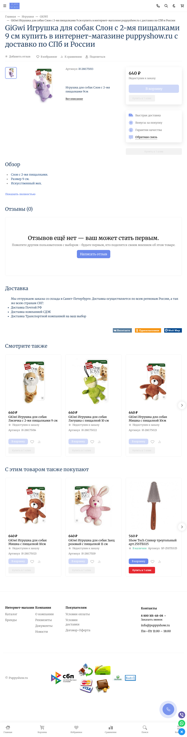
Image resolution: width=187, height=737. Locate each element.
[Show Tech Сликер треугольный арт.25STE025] (154, 506)
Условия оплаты (78, 614)
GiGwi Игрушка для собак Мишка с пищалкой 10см (148, 418)
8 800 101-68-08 (152, 615)
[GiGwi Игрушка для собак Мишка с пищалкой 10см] (154, 382)
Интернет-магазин (19, 607)
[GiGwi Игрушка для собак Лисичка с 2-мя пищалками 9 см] (33, 382)
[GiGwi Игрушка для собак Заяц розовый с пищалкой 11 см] (93, 506)
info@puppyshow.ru (155, 625)
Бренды (11, 620)
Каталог (11, 614)
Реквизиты (43, 620)
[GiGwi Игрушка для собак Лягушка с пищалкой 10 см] (93, 382)
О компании (44, 614)
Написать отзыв (93, 254)
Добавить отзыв (19, 56)
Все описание (74, 98)
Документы (44, 626)
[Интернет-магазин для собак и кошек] (14, 5)
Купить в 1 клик (141, 98)
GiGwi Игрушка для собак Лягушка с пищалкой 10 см (88, 418)
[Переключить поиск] (166, 6)
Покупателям (76, 607)
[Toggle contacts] (158, 6)
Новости (41, 631)
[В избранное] (32, 442)
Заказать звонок (152, 619)
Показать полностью (20, 194)
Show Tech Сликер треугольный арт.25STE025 (153, 542)
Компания (43, 607)
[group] (42, 85)
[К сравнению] (39, 442)
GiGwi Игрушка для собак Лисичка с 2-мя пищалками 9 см (33, 418)
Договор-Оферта (78, 630)
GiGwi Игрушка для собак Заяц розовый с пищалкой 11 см (91, 542)
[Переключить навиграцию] (4, 6)
